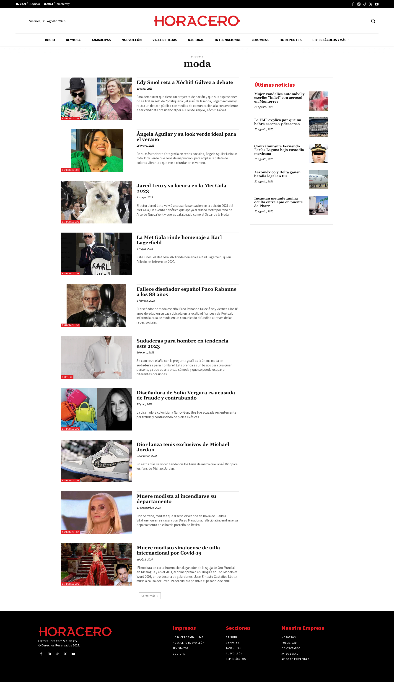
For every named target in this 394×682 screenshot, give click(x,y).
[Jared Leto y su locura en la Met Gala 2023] (96, 202)
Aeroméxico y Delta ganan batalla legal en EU (277, 174)
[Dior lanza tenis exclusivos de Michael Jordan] (96, 461)
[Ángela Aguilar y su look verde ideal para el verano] (96, 150)
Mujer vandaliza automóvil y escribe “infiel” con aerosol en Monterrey (279, 98)
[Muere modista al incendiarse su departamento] (96, 512)
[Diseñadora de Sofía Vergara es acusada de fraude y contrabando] (96, 409)
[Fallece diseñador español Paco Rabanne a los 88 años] (96, 305)
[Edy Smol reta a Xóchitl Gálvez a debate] (96, 99)
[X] (371, 4)
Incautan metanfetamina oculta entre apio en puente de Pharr (278, 202)
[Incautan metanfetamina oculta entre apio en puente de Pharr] (318, 205)
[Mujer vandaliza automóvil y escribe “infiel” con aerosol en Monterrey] (318, 101)
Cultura (67, 377)
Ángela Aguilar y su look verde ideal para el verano (186, 137)
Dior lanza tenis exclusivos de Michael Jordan (183, 447)
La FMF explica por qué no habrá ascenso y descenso (277, 122)
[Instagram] (359, 4)
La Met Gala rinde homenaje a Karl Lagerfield (179, 240)
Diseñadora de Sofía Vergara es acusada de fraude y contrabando (186, 395)
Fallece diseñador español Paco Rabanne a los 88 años (186, 292)
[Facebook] (353, 4)
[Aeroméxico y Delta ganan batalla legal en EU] (318, 179)
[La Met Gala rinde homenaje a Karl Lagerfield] (96, 254)
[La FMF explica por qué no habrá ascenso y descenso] (318, 127)
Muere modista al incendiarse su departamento (176, 499)
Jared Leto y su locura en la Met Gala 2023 (181, 188)
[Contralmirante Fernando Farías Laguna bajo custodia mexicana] (318, 153)
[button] (373, 20)
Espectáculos (70, 118)
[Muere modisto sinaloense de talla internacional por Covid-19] (96, 564)
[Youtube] (376, 4)
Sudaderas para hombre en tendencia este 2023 (182, 343)
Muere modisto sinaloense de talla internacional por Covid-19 (178, 550)
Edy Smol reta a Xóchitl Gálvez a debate (185, 83)
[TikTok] (365, 4)
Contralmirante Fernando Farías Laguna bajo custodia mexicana (279, 150)
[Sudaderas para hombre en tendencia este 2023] (96, 357)
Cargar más (148, 595)
